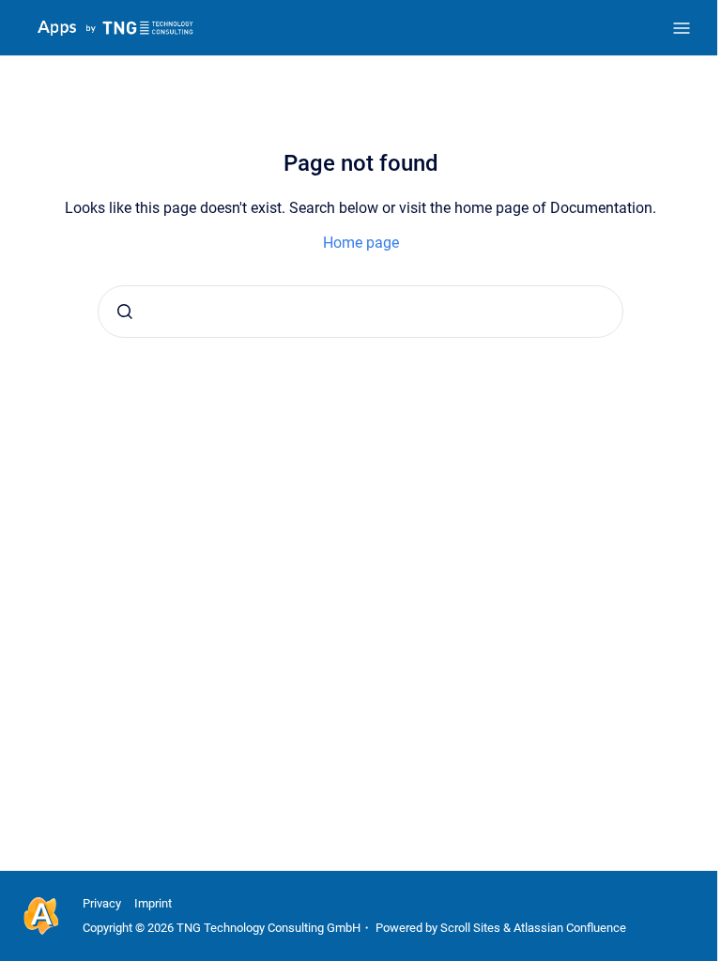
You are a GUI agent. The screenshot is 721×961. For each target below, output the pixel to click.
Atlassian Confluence (570, 928)
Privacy (102, 903)
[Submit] (125, 312)
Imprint (153, 903)
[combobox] (360, 311)
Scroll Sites (470, 928)
